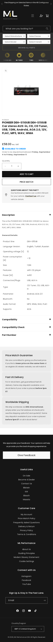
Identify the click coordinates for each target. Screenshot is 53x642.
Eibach (26, 495)
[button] (33, 16)
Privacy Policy (26, 530)
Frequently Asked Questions (26, 522)
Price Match (26, 181)
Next (51, 57)
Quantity (6, 161)
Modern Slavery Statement (26, 557)
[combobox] (26, 28)
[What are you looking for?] (47, 29)
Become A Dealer (26, 479)
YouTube (26, 584)
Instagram (26, 576)
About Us (26, 549)
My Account (26, 514)
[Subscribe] (44, 600)
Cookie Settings (26, 561)
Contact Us (26, 483)
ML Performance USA (22, 637)
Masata (26, 499)
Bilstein (26, 487)
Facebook (26, 580)
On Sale (26, 475)
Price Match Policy (26, 518)
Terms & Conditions (26, 534)
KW (26, 491)
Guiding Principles (26, 553)
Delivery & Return (26, 526)
